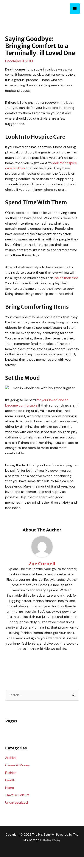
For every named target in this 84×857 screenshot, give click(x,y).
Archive (11, 758)
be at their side (66, 278)
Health (10, 780)
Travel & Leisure (17, 795)
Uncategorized (16, 802)
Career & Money (17, 765)
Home (9, 788)
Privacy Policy (51, 840)
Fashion (11, 773)
